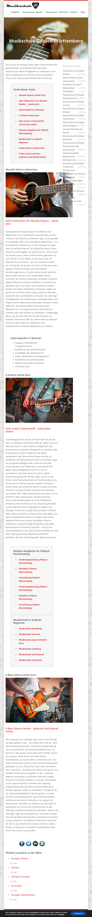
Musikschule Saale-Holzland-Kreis (33, 641)
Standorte (15, 12)
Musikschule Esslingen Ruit (74, 158)
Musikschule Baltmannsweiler (74, 151)
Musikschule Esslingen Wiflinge (74, 192)
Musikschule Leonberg (30, 648)
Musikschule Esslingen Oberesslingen (74, 124)
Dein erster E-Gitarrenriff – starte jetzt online (28, 430)
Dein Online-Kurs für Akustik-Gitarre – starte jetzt (32, 222)
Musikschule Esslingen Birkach (74, 110)
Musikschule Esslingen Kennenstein (74, 117)
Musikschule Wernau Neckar (74, 131)
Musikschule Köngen (74, 186)
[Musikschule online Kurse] (22, 5)
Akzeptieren (78, 913)
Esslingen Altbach (19, 858)
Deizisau (15, 867)
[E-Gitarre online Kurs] (39, 400)
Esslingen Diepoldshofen (23, 894)
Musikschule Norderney (30, 628)
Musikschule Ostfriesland (31, 654)
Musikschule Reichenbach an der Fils (74, 201)
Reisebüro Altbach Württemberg (28, 570)
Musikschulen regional (32, 12)
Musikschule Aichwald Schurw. (74, 103)
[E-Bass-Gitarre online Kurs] (39, 700)
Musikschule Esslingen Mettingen (74, 179)
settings (61, 915)
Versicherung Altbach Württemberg (29, 579)
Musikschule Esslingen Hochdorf (74, 83)
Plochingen (16, 885)
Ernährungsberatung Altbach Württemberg (33, 561)
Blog (83, 12)
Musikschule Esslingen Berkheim (74, 138)
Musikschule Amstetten (30, 660)
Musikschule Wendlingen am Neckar (74, 172)
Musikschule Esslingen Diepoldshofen (74, 96)
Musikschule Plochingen (74, 90)
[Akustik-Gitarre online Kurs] (39, 194)
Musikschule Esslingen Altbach (74, 72)
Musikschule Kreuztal (29, 634)
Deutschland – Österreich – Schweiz (61, 12)
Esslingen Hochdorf (20, 876)
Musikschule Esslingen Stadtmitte (74, 165)
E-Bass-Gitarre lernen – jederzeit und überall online (32, 730)
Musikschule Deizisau (74, 77)
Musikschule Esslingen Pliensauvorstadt (74, 144)
